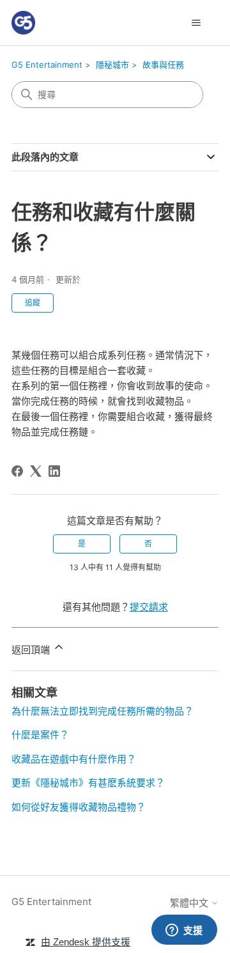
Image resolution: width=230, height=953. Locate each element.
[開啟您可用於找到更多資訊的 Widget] (184, 931)
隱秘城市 (112, 64)
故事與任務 (163, 64)
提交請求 (149, 607)
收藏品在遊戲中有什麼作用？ (74, 759)
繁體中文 (190, 902)
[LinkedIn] (54, 471)
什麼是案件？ (40, 735)
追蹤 (32, 302)
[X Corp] (36, 471)
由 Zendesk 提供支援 (85, 941)
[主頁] (23, 23)
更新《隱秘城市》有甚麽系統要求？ (88, 783)
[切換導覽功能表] (195, 23)
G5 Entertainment (47, 64)
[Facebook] (17, 471)
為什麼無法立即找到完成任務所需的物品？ (103, 711)
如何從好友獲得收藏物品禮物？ (79, 807)
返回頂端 (32, 650)
